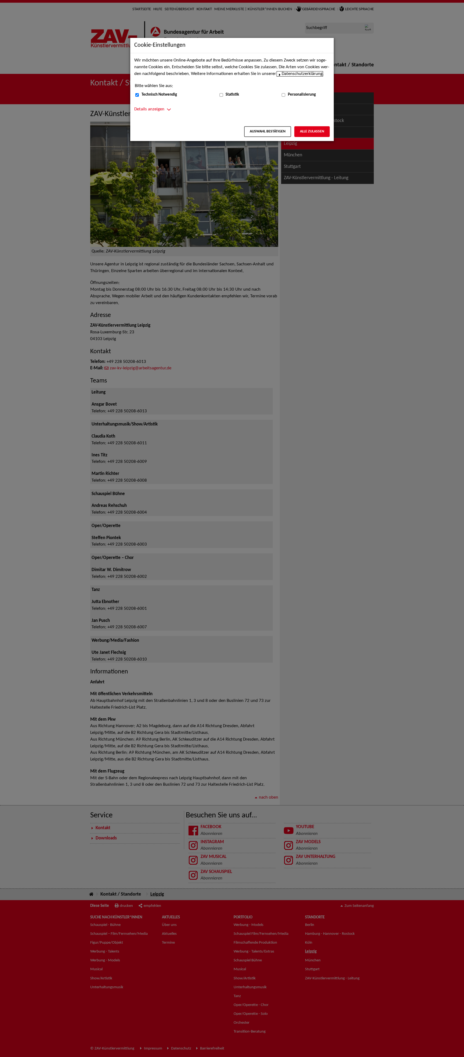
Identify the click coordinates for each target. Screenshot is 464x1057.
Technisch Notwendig (159, 95)
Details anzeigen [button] (149, 109)
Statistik (232, 95)
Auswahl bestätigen (267, 131)
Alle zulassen (312, 131)
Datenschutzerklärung (302, 74)
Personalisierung (302, 95)
